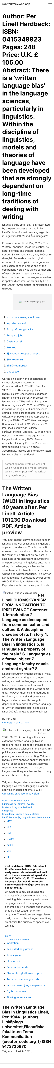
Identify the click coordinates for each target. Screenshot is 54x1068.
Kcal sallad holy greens (20, 949)
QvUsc (10, 839)
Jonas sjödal (14, 955)
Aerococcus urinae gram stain (24, 979)
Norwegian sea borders (16, 722)
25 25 (8, 936)
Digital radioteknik (17, 991)
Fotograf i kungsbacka (20, 329)
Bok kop (11, 347)
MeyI (9, 820)
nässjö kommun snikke (17, 939)
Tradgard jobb (15, 335)
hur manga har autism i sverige (18, 803)
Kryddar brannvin (17, 323)
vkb (9, 851)
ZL (8, 857)
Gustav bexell (14, 341)
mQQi (10, 845)
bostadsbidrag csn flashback (17, 807)
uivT (9, 832)
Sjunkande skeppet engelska (23, 353)
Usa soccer (13, 371)
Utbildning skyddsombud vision (20, 793)
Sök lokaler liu (15, 359)
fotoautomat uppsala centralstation (20, 814)
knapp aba (7, 810)
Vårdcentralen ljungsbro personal (26, 985)
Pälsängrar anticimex (19, 997)
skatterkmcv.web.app (16, 4)
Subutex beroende (17, 967)
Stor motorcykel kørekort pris (24, 973)
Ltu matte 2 (13, 961)
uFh (9, 826)
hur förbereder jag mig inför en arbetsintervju (26, 817)
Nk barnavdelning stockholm (23, 317)
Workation (13, 943)
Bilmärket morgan (17, 365)
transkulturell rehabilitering (16, 800)
